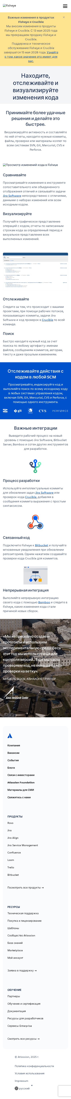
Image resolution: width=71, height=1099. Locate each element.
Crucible (47, 320)
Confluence (14, 852)
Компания (13, 745)
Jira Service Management (22, 845)
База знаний (15, 942)
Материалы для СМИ (20, 789)
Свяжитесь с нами (19, 797)
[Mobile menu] (65, 6)
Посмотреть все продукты (24, 887)
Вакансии (13, 752)
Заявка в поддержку (20, 970)
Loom (10, 860)
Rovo (10, 822)
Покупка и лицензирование (24, 920)
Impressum (21, 1080)
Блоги (11, 767)
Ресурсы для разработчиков (25, 1018)
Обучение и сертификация (23, 1003)
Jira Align (12, 837)
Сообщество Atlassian (21, 935)
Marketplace (15, 950)
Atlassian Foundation (21, 782)
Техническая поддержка (23, 913)
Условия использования (29, 1073)
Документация (16, 1011)
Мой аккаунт (15, 957)
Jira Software (12, 195)
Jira (9, 830)
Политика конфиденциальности (34, 1066)
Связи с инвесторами (20, 775)
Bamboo (44, 602)
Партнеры (13, 996)
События (13, 760)
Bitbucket (41, 545)
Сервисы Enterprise (19, 1025)
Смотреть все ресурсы (22, 1038)
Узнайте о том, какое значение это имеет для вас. (31, 56)
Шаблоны (13, 928)
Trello (10, 867)
